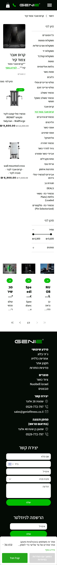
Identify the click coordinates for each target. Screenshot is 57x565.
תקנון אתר (42, 363)
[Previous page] (37, 322)
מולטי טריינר (9, 280)
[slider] (33, 234)
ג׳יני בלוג (43, 354)
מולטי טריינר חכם (27, 280)
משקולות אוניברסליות (46, 280)
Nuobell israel (39, 384)
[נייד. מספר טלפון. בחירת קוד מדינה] (11, 464)
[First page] (45, 322)
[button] (8, 5)
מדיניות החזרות (39, 368)
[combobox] (28, 479)
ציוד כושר (42, 379)
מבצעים (43, 389)
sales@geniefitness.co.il (29, 412)
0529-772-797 (35, 407)
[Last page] (12, 322)
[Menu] (49, 5)
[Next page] (20, 322)
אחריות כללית (39, 358)
